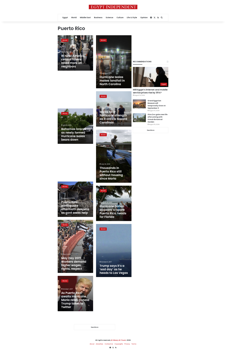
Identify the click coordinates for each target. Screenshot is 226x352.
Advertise (99, 344)
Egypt (65, 17)
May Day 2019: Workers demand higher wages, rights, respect (73, 263)
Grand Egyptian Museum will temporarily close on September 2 (157, 104)
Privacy (127, 344)
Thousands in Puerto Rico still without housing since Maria (111, 173)
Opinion (144, 17)
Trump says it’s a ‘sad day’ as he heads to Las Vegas (114, 269)
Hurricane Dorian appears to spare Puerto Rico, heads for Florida (113, 211)
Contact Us (109, 344)
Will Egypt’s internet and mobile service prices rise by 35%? (150, 91)
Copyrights (119, 344)
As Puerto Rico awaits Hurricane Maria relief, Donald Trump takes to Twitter (75, 300)
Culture (120, 17)
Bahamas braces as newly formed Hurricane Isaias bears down (73, 134)
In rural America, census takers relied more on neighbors (73, 61)
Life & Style (132, 17)
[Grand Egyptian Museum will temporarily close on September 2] (139, 103)
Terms (133, 344)
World (74, 17)
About (92, 344)
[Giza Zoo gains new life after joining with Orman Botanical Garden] (139, 117)
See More (150, 130)
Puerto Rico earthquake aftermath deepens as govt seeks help (75, 207)
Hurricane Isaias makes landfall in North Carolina (112, 80)
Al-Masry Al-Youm (118, 340)
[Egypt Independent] (113, 7)
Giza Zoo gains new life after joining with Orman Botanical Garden (157, 118)
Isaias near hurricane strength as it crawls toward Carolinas (113, 117)
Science (109, 17)
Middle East (85, 17)
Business (98, 17)
